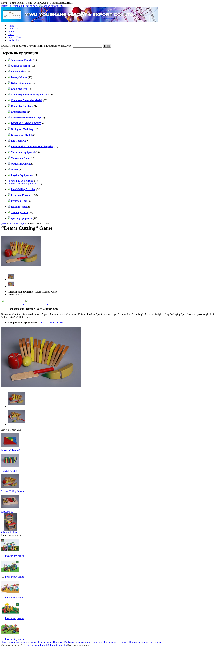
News (11, 34)
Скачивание (44, 642)
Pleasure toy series (14, 556)
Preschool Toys (16, 223)
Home (11, 25)
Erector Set (7, 511)
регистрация (17, 5)
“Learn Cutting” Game (50, 322)
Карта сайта (31, 5)
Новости (58, 642)
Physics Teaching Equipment (22, 183)
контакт (98, 642)
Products (12, 31)
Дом (3, 223)
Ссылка (123, 642)
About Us (13, 28)
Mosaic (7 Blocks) (10, 450)
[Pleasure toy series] (10, 553)
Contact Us (13, 40)
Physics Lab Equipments (20, 180)
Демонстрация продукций (22, 642)
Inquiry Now (14, 37)
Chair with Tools (9, 532)
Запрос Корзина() (52, 5)
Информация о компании (78, 642)
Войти (4, 5)
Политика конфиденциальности (146, 642)
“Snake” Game (9, 470)
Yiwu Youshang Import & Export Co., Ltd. (45, 645)
